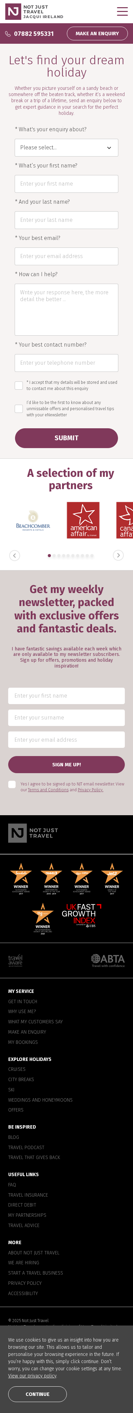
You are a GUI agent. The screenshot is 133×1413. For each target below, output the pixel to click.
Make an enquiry (27, 1032)
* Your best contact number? (51, 345)
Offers (16, 1110)
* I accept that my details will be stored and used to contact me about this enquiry (72, 385)
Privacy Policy (25, 1283)
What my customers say (35, 1022)
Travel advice (24, 1225)
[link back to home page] (66, 833)
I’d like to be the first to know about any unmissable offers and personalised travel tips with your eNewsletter (70, 408)
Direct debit (22, 1205)
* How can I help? (36, 274)
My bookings (23, 1042)
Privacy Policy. (90, 790)
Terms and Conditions (48, 790)
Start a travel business (35, 1273)
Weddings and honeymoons (40, 1100)
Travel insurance (28, 1195)
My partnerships (27, 1215)
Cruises (17, 1069)
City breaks (21, 1079)
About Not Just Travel (33, 1252)
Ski (11, 1090)
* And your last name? (42, 202)
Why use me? (22, 1011)
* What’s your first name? (46, 166)
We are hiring (23, 1263)
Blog (13, 1137)
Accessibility (23, 1293)
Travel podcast (26, 1147)
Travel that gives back (34, 1157)
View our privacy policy (32, 1376)
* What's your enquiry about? (51, 129)
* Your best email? (37, 238)
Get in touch (22, 1001)
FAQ (12, 1185)
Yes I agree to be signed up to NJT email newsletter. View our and (72, 787)
